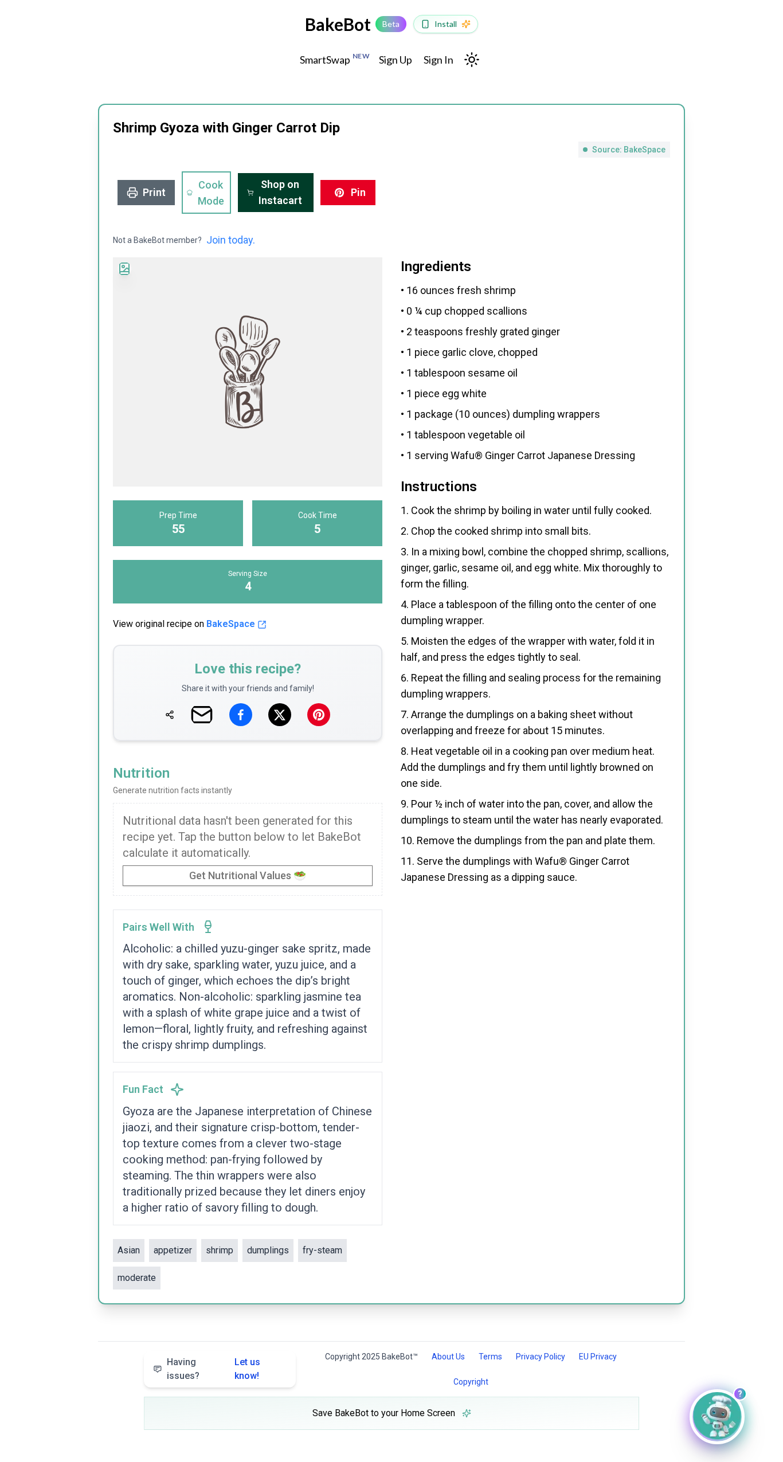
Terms (490, 1356)
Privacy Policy (540, 1356)
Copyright (470, 1381)
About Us (448, 1356)
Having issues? (213, 1369)
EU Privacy (598, 1356)
